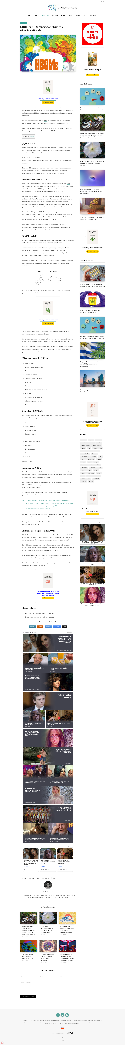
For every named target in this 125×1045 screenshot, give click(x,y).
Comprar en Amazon (49, 102)
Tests (85, 15)
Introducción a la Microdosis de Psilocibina (40, 897)
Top (63, 1040)
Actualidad (84, 440)
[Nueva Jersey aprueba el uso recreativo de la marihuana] (92, 378)
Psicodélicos (45, 15)
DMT (100, 456)
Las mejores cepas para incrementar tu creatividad (40, 613)
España (83, 459)
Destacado (94, 456)
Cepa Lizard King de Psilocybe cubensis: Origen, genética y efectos (28, 956)
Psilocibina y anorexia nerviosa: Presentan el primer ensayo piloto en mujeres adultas (91, 191)
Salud (70, 15)
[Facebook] (13, 76)
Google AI (57, 626)
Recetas (83, 478)
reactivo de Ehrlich (67, 535)
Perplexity (48, 626)
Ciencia (36, 15)
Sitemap (65, 1037)
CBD (89, 448)
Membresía (92, 15)
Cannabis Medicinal (86, 445)
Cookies (56, 1037)
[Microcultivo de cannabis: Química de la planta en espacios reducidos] (92, 206)
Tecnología (84, 481)
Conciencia (90, 451)
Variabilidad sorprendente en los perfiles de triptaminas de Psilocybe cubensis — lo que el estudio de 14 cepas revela (28, 930)
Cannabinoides (91, 442)
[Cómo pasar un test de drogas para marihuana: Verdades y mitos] (92, 299)
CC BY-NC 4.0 (65, 1033)
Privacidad (52, 1037)
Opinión (98, 473)
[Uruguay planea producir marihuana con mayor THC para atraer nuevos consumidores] (92, 350)
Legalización (92, 467)
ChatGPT (32, 626)
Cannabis (55, 15)
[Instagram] (62, 1015)
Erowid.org (47, 492)
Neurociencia (91, 473)
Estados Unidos (91, 459)
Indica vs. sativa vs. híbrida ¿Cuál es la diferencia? (40, 617)
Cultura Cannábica (85, 453)
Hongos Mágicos (85, 465)
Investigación (84, 467)
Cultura (63, 15)
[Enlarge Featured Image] (48, 53)
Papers (83, 476)
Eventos (83, 462)
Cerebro (94, 448)
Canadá (83, 442)
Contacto (78, 15)
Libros (100, 467)
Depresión (94, 453)
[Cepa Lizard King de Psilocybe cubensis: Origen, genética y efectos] (28, 946)
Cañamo (83, 448)
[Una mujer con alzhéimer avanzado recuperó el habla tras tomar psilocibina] (48, 946)
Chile (101, 448)
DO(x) (45, 121)
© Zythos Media (72, 1037)
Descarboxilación (85, 456)
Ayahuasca (98, 440)
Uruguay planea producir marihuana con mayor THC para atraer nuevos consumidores (92, 364)
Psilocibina (98, 476)
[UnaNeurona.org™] (62, 8)
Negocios (83, 473)
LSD (38, 878)
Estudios (99, 459)
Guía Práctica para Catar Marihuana (60, 897)
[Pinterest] (13, 83)
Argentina (91, 440)
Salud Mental (96, 478)
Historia (89, 462)
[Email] (13, 91)
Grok (65, 626)
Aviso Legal (61, 1037)
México (95, 470)
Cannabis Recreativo (97, 445)
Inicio (29, 15)
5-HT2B (38, 189)
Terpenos (91, 481)
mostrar (32, 136)
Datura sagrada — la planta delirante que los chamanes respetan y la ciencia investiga (92, 163)
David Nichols (43, 196)
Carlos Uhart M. (48, 892)
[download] (92, 44)
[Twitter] (13, 79)
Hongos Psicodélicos (96, 465)
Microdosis (89, 470)
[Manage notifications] (2, 1043)
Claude (40, 626)
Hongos (96, 462)
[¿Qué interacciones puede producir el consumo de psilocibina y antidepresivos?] (92, 273)
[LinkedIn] (13, 87)
